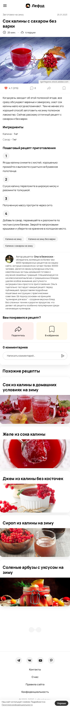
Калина (7, 134)
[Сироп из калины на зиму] (35, 542)
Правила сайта (35, 684)
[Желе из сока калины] (35, 453)
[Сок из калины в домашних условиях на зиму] (35, 409)
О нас (35, 677)
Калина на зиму (13, 239)
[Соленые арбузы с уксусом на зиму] (35, 592)
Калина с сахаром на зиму (19, 245)
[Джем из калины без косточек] (35, 498)
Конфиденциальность (35, 692)
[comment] (63, 356)
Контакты (35, 669)
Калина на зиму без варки (41, 239)
